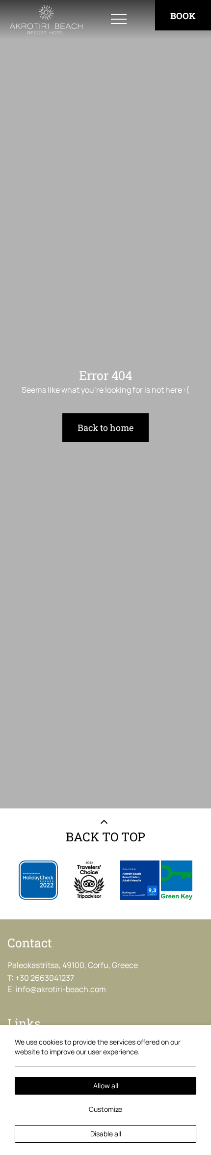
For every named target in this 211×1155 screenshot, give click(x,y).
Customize (105, 1109)
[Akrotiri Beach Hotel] (46, 19)
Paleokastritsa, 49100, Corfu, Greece (72, 965)
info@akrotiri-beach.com (61, 989)
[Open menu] (119, 19)
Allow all (105, 1085)
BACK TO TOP (105, 837)
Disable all (105, 1133)
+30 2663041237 (44, 977)
